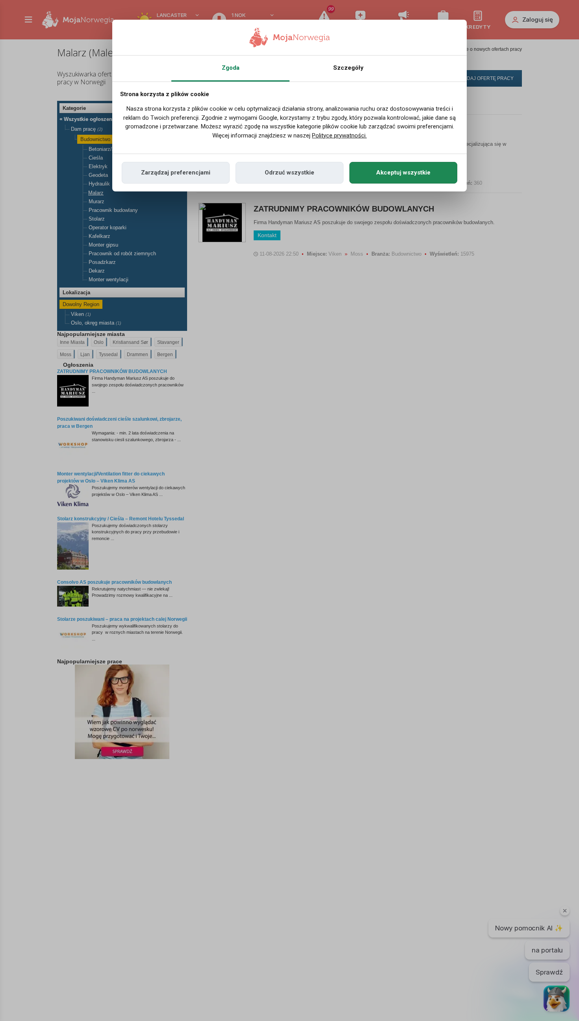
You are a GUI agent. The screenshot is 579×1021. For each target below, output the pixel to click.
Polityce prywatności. (339, 135)
